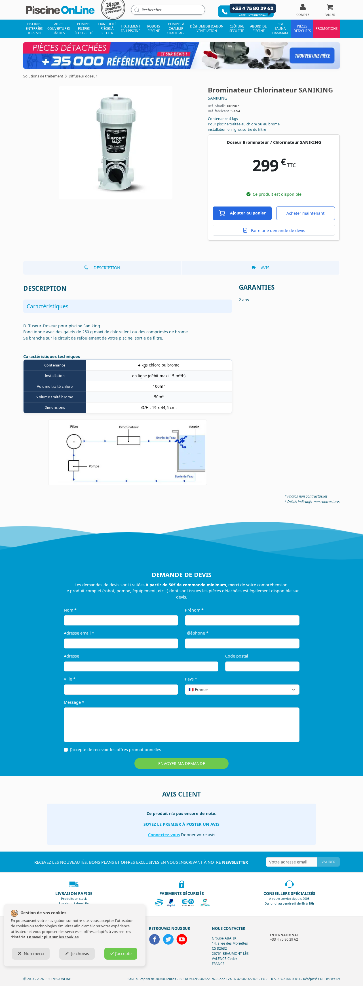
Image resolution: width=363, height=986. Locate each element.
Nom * (70, 610)
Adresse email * (79, 633)
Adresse (71, 656)
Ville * (69, 679)
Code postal (236, 656)
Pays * (191, 679)
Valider (328, 861)
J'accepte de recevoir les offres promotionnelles (115, 749)
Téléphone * (196, 633)
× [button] (288, 689)
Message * (74, 702)
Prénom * (194, 610)
